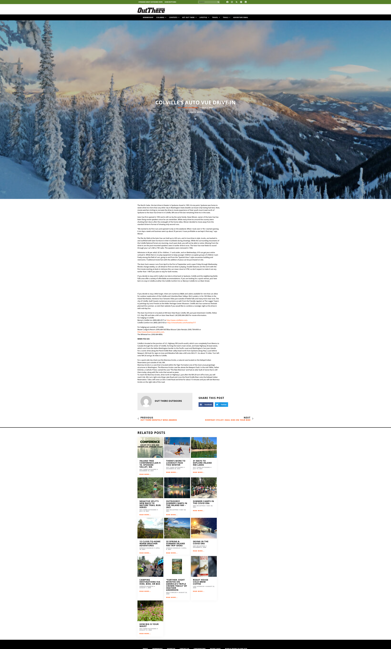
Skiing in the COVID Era (200, 542)
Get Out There (188, 17)
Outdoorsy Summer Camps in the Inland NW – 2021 (176, 504)
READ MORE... (145, 474)
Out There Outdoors (188, 108)
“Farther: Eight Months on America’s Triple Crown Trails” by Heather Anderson (176, 584)
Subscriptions (170, 2)
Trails (225, 17)
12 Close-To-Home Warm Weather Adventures (149, 543)
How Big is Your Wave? (149, 625)
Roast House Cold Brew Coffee (200, 581)
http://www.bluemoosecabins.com (150, 332)
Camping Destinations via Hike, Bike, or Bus (149, 581)
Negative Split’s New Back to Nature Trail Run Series (150, 504)
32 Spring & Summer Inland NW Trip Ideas (175, 543)
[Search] (218, 2)
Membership (148, 17)
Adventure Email (240, 17)
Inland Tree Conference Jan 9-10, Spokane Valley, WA (150, 463)
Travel (215, 17)
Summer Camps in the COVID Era (203, 502)
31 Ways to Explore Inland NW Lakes (202, 462)
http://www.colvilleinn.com (177, 320)
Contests (173, 17)
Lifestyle (203, 17)
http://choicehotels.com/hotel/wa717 (181, 322)
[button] (206, 404)
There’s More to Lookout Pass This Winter (175, 462)
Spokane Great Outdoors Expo (150, 2)
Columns (160, 17)
